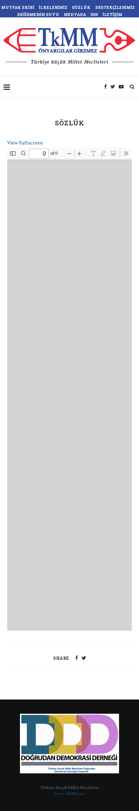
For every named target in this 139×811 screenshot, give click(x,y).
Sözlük (81, 7)
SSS (94, 14)
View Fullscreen (25, 142)
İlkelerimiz (53, 7)
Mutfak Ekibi (17, 7)
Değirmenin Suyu (38, 14)
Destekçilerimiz (115, 7)
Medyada (75, 14)
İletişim (112, 14)
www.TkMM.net (69, 793)
